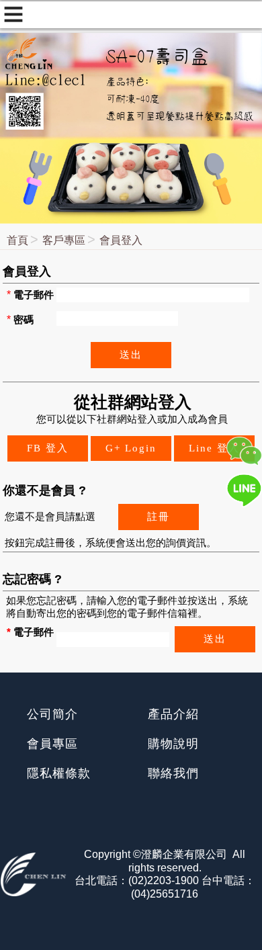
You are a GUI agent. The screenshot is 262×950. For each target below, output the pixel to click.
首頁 (17, 240)
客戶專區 (63, 240)
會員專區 (52, 743)
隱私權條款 (59, 773)
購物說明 (173, 743)
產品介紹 (173, 714)
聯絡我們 (173, 773)
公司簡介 (52, 714)
